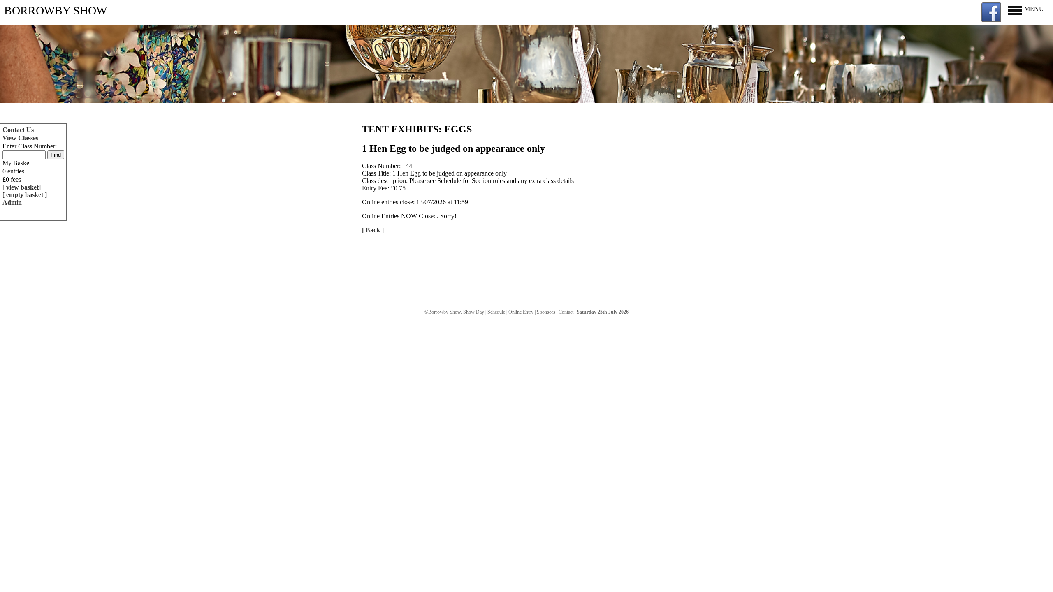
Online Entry (520, 312)
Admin (12, 202)
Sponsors (546, 312)
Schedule (496, 312)
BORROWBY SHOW (55, 10)
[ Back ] (373, 230)
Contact (566, 312)
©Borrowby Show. (443, 312)
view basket (22, 187)
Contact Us (18, 129)
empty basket (25, 194)
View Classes (20, 137)
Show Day (473, 312)
